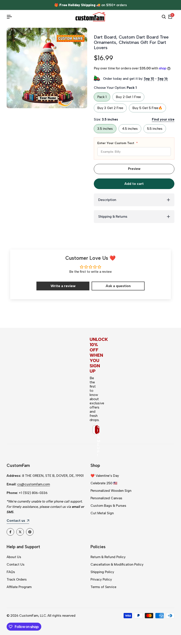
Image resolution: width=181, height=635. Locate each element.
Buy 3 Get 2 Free (110, 108)
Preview (134, 169)
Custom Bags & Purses (108, 506)
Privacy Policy (101, 579)
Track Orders (17, 579)
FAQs (11, 572)
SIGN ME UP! (98, 429)
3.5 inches (105, 129)
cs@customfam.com (33, 484)
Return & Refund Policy (108, 557)
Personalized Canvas (106, 498)
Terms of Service (103, 587)
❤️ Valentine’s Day (104, 476)
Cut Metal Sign (102, 513)
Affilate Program (19, 587)
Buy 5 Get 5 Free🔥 (147, 108)
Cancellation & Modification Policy (116, 564)
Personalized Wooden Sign (110, 491)
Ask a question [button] (118, 286)
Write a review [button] (63, 286)
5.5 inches (154, 129)
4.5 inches (130, 129)
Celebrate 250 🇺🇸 (103, 483)
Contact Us (16, 564)
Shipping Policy (102, 572)
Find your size (163, 119)
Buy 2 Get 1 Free (128, 97)
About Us (14, 557)
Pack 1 (102, 97)
